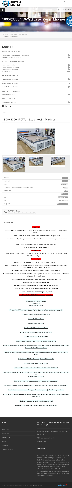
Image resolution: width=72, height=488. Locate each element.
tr (64, 2)
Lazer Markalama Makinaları (10, 86)
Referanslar (6, 437)
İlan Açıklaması (8, 222)
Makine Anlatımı (8, 449)
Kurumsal (6, 433)
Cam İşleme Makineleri (10, 75)
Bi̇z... (4, 112)
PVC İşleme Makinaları (9, 94)
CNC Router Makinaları (9, 65)
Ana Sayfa (5, 34)
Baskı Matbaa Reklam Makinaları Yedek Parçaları (16, 55)
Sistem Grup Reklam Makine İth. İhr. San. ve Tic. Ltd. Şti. (22, 213)
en (68, 2)
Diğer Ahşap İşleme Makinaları (11, 67)
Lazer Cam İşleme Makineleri (10, 79)
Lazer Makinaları (7, 71)
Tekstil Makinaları (8, 99)
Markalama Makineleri (10, 83)
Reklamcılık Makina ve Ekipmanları (12, 57)
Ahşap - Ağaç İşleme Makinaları (13, 61)
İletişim (5, 441)
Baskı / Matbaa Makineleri (11, 52)
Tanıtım (5, 445)
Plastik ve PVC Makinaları (11, 91)
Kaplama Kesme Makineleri (10, 69)
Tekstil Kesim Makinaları (9, 102)
